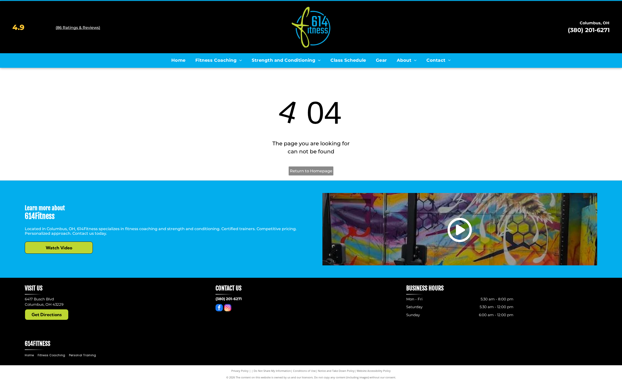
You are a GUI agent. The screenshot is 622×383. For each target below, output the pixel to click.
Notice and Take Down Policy (336, 371)
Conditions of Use (304, 371)
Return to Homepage (311, 171)
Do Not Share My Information (272, 371)
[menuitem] (178, 60)
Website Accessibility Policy (374, 371)
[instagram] (227, 308)
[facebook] (219, 308)
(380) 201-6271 (589, 30)
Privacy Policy (240, 371)
